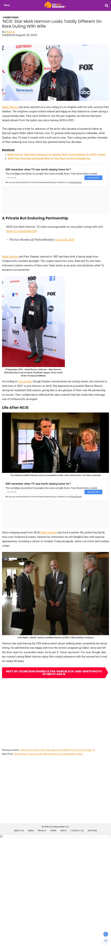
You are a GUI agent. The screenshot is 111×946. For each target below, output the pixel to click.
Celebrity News (10, 17)
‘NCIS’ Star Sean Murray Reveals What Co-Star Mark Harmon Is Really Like (48, 158)
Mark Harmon (10, 107)
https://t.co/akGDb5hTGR (21, 231)
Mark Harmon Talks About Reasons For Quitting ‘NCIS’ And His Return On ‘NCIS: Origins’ (56, 154)
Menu (7, 5)
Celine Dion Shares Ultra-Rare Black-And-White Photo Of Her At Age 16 (57, 750)
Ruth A (10, 32)
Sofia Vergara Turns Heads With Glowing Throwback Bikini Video (48, 754)
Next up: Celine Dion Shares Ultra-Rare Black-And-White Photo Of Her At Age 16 (54, 672)
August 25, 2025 (64, 239)
